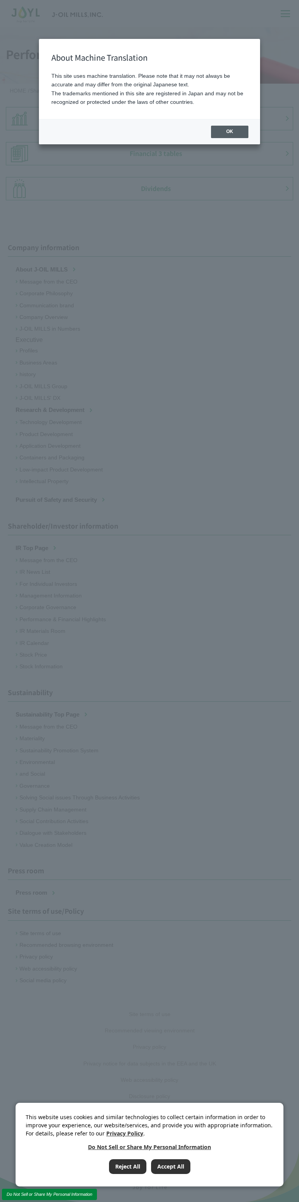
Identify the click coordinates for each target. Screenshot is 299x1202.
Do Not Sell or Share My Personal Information (49, 1194)
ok (229, 131)
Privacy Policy (124, 1133)
